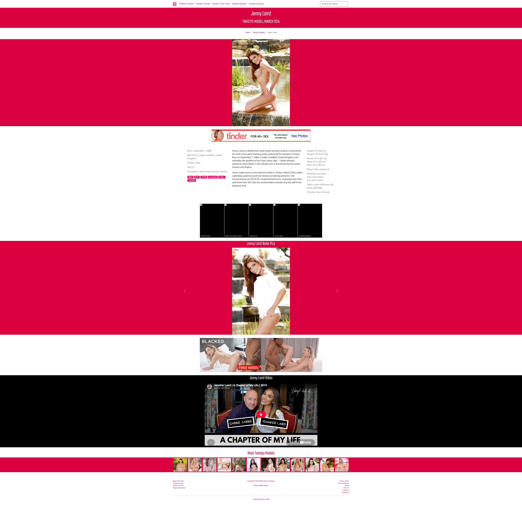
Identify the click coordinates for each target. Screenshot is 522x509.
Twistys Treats (203, 4)
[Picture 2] (244, 331)
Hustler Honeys (256, 4)
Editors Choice (187, 4)
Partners (346, 490)
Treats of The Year (221, 4)
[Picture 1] (239, 331)
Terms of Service (343, 483)
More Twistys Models (261, 453)
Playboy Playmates (179, 488)
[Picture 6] (263, 331)
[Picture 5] (259, 331)
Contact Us (345, 492)
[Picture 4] (254, 331)
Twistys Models (239, 4)
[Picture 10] (283, 331)
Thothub (255, 499)
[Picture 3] (249, 331)
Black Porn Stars (178, 481)
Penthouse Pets (178, 485)
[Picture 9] (278, 331)
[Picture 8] (273, 331)
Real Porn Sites (264, 499)
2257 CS (346, 488)
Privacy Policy (344, 481)
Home (247, 32)
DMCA (347, 485)
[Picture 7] (268, 331)
